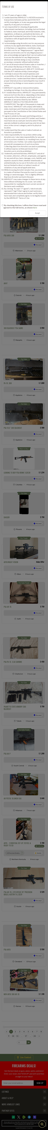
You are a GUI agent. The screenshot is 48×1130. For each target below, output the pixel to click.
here (35, 207)
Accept (37, 213)
